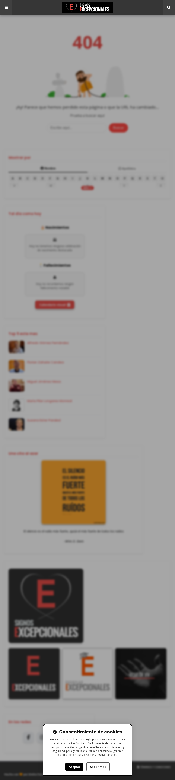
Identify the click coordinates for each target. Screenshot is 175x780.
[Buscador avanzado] (169, 7)
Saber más (98, 767)
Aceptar (74, 767)
